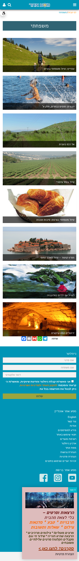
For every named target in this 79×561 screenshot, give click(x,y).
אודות (73, 425)
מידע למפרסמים (67, 430)
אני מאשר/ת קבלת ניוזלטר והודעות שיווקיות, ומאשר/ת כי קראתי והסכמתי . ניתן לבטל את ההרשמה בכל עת (41, 385)
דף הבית (72, 12)
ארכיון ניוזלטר (69, 443)
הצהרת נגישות (68, 452)
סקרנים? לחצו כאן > (56, 548)
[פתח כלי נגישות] (3, 13)
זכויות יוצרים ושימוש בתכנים (60, 460)
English (72, 416)
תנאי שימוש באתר (66, 434)
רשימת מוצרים (68, 438)
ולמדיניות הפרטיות (30, 385)
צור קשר (71, 421)
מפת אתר (70, 447)
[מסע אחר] (39, 4)
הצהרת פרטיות (68, 456)
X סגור (73, 490)
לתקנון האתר (49, 385)
